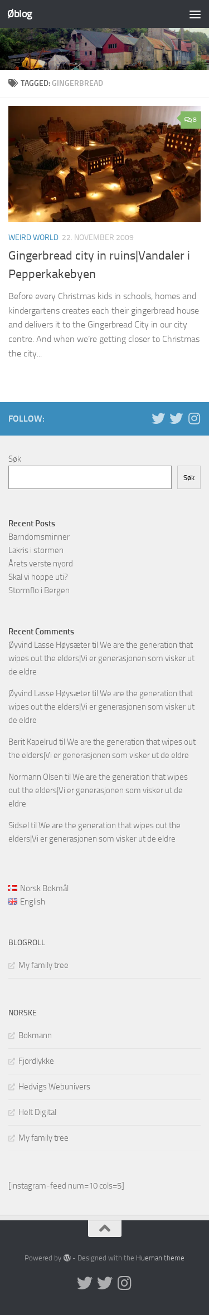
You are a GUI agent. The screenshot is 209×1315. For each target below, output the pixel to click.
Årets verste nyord (40, 564)
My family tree (43, 965)
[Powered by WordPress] (66, 1258)
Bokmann (35, 1035)
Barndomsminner (39, 537)
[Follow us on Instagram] (194, 418)
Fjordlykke (36, 1061)
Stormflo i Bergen (39, 590)
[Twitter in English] (158, 418)
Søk (14, 459)
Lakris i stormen (36, 550)
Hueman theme (160, 1258)
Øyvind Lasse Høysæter (49, 645)
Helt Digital (37, 1112)
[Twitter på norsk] (176, 418)
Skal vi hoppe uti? (38, 577)
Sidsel (18, 825)
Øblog (19, 13)
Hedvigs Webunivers (54, 1087)
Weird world (33, 237)
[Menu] (195, 14)
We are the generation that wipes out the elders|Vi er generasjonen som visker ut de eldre (101, 658)
